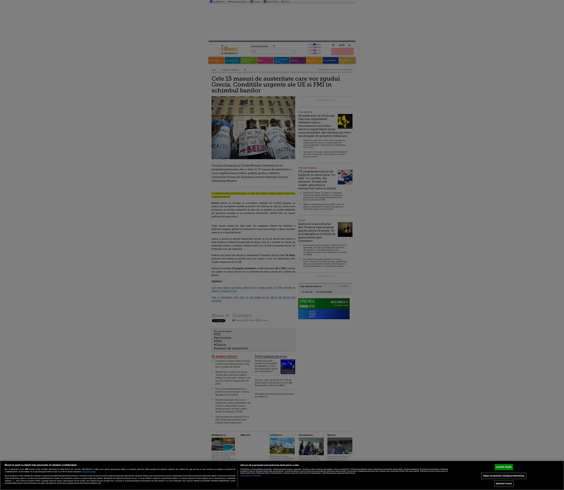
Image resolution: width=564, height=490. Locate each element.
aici (13, 481)
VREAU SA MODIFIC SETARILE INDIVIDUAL (504, 476)
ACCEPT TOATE (504, 467)
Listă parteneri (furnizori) (250, 476)
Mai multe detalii (89, 472)
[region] (282, 475)
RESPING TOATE (504, 484)
